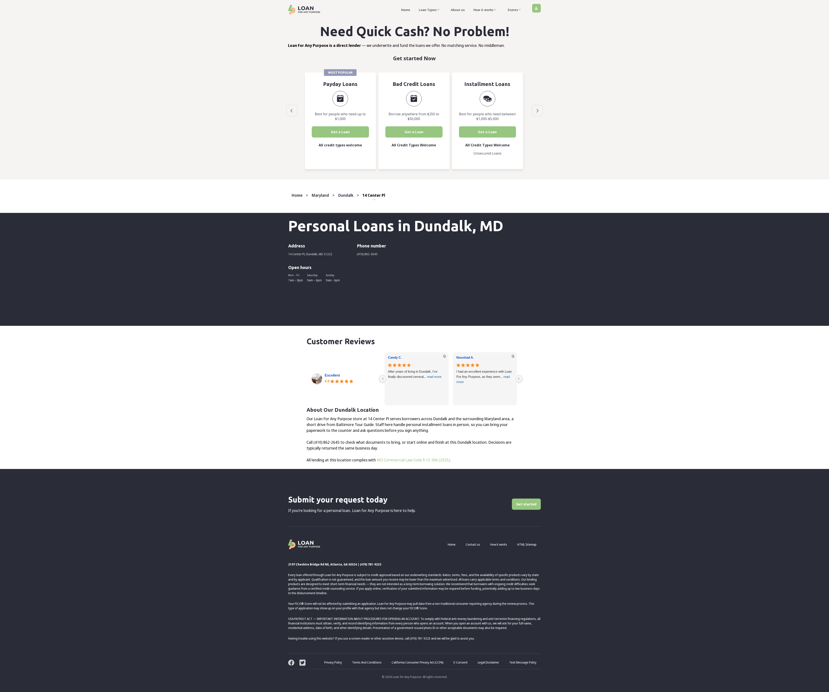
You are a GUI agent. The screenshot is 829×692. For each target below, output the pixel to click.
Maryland (320, 195)
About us (458, 10)
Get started (526, 504)
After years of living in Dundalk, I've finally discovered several (414, 374)
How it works (483, 10)
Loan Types (428, 10)
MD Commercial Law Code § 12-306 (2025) (413, 459)
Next (537, 110)
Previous (291, 110)
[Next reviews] (518, 378)
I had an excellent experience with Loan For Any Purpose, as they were (484, 377)
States (513, 10)
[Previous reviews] (382, 378)
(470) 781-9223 (370, 564)
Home (405, 10)
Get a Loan (340, 132)
